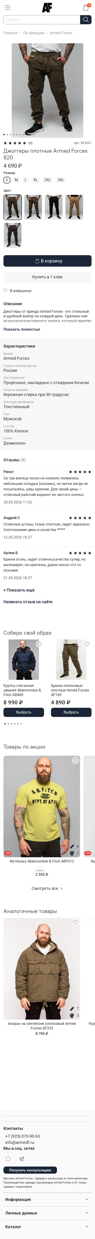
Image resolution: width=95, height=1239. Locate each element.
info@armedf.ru (19, 1142)
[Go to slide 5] (17, 134)
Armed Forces (61, 33)
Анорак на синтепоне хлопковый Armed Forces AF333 (42, 1025)
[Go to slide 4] (13, 134)
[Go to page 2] (8, 724)
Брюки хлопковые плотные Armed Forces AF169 (70, 690)
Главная (10, 33)
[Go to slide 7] (23, 134)
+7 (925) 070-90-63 (22, 1136)
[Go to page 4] (14, 724)
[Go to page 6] (21, 724)
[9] (54, 207)
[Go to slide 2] (7, 134)
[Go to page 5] (18, 724)
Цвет (7, 190)
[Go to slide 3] (10, 134)
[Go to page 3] (11, 724)
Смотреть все (45, 888)
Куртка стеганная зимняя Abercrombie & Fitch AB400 (22, 690)
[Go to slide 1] (4, 134)
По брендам (33, 33)
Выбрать (23, 712)
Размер (9, 173)
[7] (12, 207)
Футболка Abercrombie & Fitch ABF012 (42, 861)
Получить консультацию (30, 1170)
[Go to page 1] (5, 724)
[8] (33, 207)
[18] (12, 235)
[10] (74, 207)
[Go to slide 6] (20, 134)
